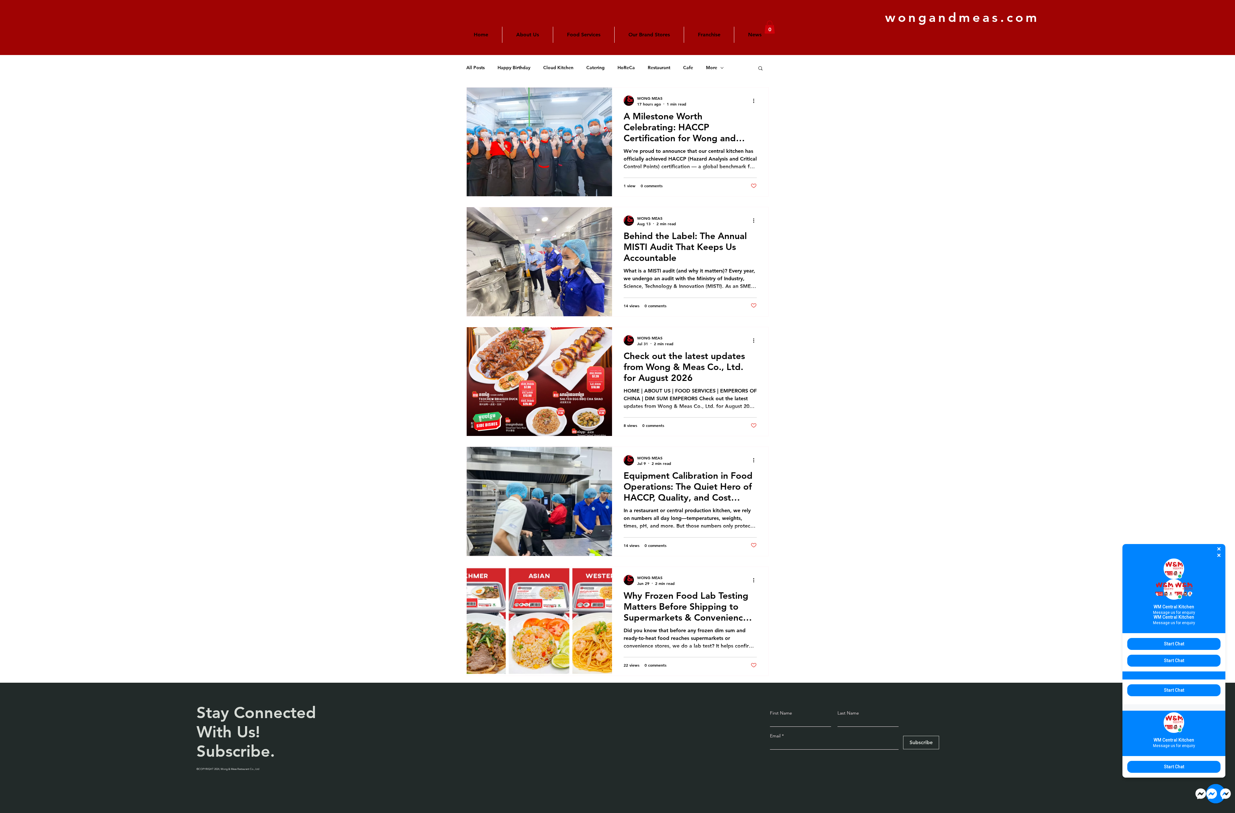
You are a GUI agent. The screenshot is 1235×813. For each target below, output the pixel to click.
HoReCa (626, 67)
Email (776, 736)
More (711, 67)
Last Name (848, 713)
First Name (781, 713)
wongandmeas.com (962, 17)
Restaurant (659, 67)
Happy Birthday (514, 67)
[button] (649, 35)
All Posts (475, 67)
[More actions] (756, 101)
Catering (595, 67)
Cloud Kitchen (558, 67)
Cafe (688, 67)
